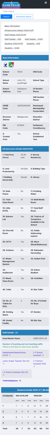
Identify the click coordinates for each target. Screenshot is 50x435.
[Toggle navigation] (45, 2)
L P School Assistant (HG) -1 (39, 364)
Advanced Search (24, 16)
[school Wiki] (5, 64)
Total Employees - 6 (12, 380)
